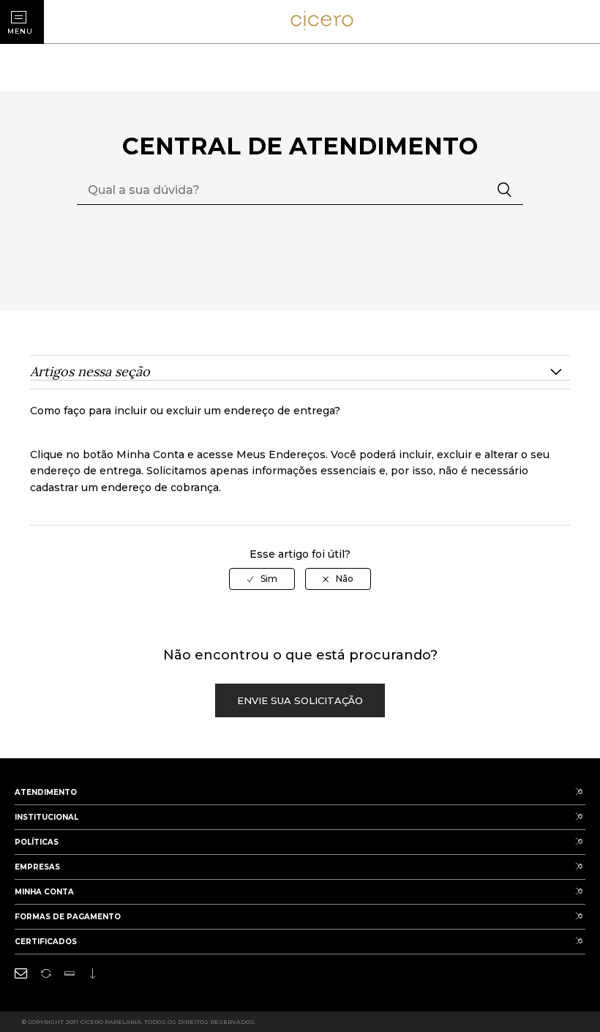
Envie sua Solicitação (300, 700)
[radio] (262, 579)
